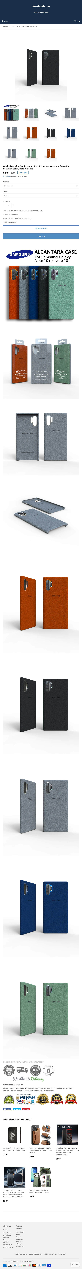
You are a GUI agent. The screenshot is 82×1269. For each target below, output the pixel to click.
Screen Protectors (35, 1254)
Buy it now (41, 236)
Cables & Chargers (50, 1254)
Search (5, 1230)
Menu (6, 21)
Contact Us (7, 1232)
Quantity (6, 201)
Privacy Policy (8, 1244)
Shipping (6, 176)
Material (6, 182)
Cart (78, 21)
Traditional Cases (21, 1254)
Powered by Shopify (27, 1261)
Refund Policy (8, 1247)
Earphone (19, 1246)
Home (5, 26)
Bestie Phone (41, 6)
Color (5, 192)
